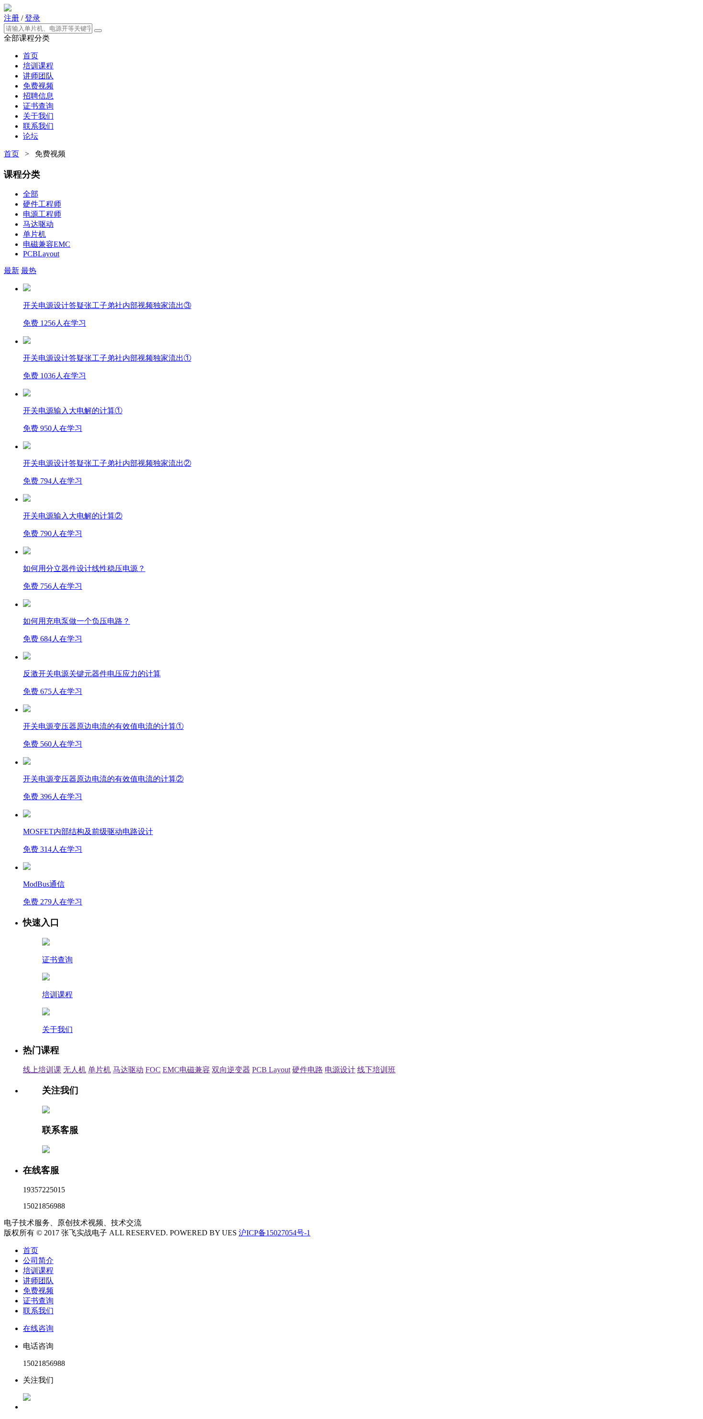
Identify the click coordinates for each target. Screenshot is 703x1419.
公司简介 (38, 1260)
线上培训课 (42, 1070)
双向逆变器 (231, 1070)
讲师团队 (38, 76)
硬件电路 (307, 1070)
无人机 (74, 1070)
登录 (32, 18)
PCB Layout (271, 1070)
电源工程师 (42, 214)
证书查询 (38, 106)
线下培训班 (376, 1070)
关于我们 (38, 116)
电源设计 (340, 1070)
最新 (11, 270)
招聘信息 (38, 96)
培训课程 (38, 66)
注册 (11, 18)
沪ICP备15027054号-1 (274, 1233)
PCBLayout (41, 254)
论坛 (30, 136)
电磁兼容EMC (46, 244)
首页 (30, 56)
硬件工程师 (42, 204)
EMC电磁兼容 (186, 1070)
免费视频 (38, 86)
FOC (153, 1070)
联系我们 (38, 126)
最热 (28, 270)
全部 (30, 194)
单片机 (34, 234)
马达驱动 (38, 224)
